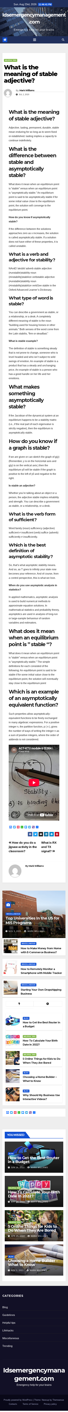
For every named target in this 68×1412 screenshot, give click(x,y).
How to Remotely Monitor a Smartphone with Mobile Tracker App (41, 973)
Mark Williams (26, 90)
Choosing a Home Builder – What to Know (33, 1262)
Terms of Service (30, 1404)
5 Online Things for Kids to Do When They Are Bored (32, 1228)
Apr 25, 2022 (18, 1236)
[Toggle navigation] (34, 39)
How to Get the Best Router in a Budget (33, 1159)
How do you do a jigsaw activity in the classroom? (23, 847)
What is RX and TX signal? (48, 847)
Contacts (13, 1404)
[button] (63, 39)
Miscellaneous (13, 914)
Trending (7, 1346)
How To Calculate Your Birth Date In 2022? (34, 1194)
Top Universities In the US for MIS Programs (32, 920)
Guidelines (8, 1315)
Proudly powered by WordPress (18, 1400)
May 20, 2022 (18, 1202)
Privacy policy (50, 1404)
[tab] (20, 1004)
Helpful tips (10, 60)
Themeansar (58, 1400)
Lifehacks (7, 1330)
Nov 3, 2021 (15, 931)
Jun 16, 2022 (18, 1167)
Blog (26, 1018)
